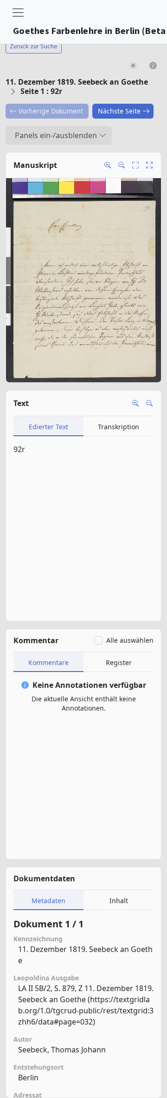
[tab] (48, 426)
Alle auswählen (130, 640)
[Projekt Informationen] (153, 65)
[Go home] (149, 165)
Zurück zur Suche (34, 46)
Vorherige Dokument (51, 110)
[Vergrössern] (135, 403)
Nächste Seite (119, 110)
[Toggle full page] (135, 165)
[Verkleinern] (149, 403)
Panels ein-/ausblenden (56, 135)
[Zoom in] (108, 165)
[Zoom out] (121, 165)
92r (19, 449)
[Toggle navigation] (18, 12)
